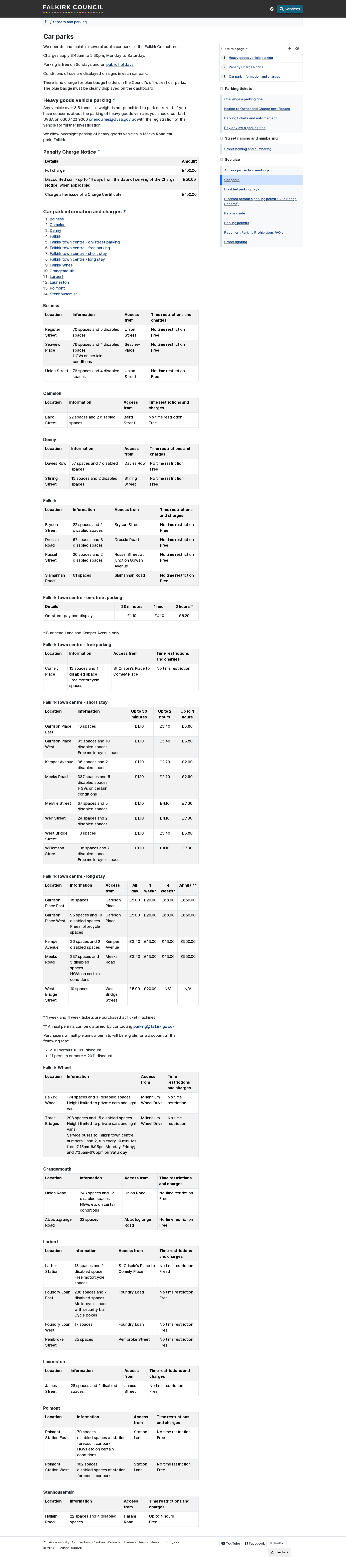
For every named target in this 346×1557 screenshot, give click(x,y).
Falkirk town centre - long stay (77, 259)
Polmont (57, 288)
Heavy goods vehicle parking (251, 58)
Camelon (57, 224)
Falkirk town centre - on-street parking (85, 242)
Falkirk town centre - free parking (80, 247)
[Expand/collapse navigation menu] (297, 48)
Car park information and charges (254, 76)
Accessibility (59, 1542)
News (154, 1542)
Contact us (81, 1542)
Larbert (56, 276)
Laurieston (59, 282)
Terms (143, 1542)
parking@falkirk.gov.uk (153, 1026)
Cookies (99, 1542)
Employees (170, 1542)
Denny (55, 230)
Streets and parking (70, 22)
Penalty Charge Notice (246, 67)
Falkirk (55, 236)
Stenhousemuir (63, 294)
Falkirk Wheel (61, 265)
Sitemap (129, 1542)
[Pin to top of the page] (290, 48)
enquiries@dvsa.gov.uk (115, 119)
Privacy (114, 1542)
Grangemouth (62, 271)
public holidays (120, 64)
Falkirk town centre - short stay (78, 253)
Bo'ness (57, 219)
